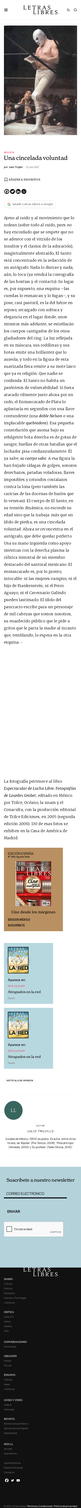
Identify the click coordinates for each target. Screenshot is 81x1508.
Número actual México (16, 1423)
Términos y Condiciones (39, 1506)
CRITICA (9, 1312)
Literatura (9, 1302)
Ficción (8, 1365)
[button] (8, 10)
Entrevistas (10, 1346)
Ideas (7, 1384)
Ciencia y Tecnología (15, 1298)
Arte (6, 1331)
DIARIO (8, 1279)
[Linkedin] (18, 191)
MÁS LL (8, 1444)
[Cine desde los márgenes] (33, 885)
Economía (9, 1293)
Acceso (8, 1448)
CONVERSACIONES (15, 1341)
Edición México (19, 919)
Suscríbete (16, 925)
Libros (7, 1321)
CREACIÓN (10, 1356)
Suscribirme (10, 1453)
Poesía (7, 1360)
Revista (9, 152)
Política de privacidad (65, 1506)
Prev (9, 889)
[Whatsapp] (23, 191)
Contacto (9, 1472)
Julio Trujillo (40, 1131)
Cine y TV (9, 1316)
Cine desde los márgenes (33, 912)
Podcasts (9, 1409)
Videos (7, 1404)
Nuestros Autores (13, 1467)
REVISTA (9, 1418)
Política (8, 1288)
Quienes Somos (12, 1463)
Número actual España (16, 1428)
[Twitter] (12, 191)
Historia (8, 1379)
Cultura (8, 1283)
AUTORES (55, 1161)
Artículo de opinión (19, 1080)
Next (58, 889)
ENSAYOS (9, 1374)
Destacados (10, 1433)
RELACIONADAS (18, 1161)
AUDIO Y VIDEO (13, 1400)
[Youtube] (18, 1480)
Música (8, 1326)
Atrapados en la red (24, 992)
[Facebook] (6, 191)
